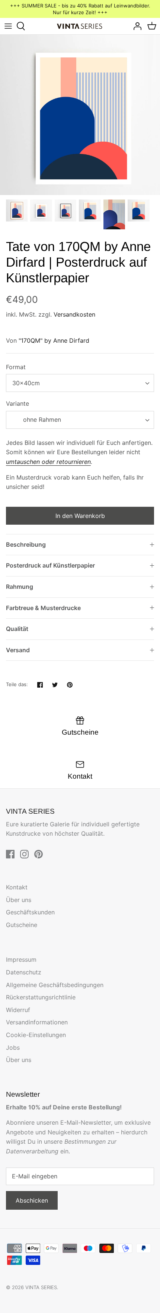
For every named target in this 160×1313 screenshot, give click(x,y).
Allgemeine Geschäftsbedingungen (54, 985)
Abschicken (32, 1200)
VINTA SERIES (41, 1287)
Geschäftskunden (30, 912)
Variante (17, 403)
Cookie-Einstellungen (36, 1035)
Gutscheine (21, 925)
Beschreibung (26, 544)
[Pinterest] (38, 854)
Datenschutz (23, 972)
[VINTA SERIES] (80, 26)
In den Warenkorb (80, 515)
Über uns (18, 900)
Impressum (21, 959)
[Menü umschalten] (8, 26)
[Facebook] (10, 854)
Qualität (17, 628)
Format (16, 367)
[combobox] (80, 383)
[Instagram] (24, 854)
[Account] (135, 26)
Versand (18, 650)
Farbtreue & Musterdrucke (43, 608)
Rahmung (19, 586)
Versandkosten (74, 314)
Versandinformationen (37, 1022)
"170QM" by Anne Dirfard (54, 340)
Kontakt (17, 887)
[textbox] (41, 420)
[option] (80, 115)
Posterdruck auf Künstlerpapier (50, 565)
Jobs (13, 1047)
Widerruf (18, 1010)
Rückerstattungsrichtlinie (41, 997)
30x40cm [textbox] (26, 383)
